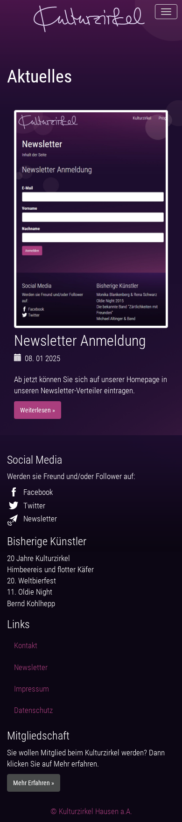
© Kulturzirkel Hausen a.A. (91, 811)
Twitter (34, 505)
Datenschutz (33, 710)
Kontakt (25, 645)
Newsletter (40, 518)
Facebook (38, 492)
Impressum (31, 688)
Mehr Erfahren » (33, 783)
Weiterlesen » (37, 410)
